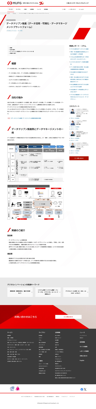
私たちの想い (57, 335)
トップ (8, 13)
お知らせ (81, 337)
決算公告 (56, 354)
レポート (40, 337)
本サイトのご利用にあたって (26, 396)
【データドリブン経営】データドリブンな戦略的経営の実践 (26, 118)
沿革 (56, 347)
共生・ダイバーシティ (11, 347)
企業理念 (56, 342)
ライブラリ (42, 332)
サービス (14, 13)
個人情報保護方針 (58, 361)
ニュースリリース (83, 335)
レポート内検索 (84, 351)
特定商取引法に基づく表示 (60, 368)
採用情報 (46, 9)
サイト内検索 (83, 346)
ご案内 (41, 361)
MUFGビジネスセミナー (43, 366)
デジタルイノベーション (11, 20)
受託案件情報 (41, 368)
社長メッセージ (58, 337)
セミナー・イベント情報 (43, 363)
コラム (40, 340)
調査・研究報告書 (42, 342)
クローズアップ (42, 344)
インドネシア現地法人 (59, 351)
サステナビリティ (58, 366)
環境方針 (56, 363)
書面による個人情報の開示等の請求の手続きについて (65, 377)
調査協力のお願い (42, 373)
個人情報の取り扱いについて (60, 375)
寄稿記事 (40, 354)
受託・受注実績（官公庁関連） (45, 349)
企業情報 (57, 332)
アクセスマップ (64, 396)
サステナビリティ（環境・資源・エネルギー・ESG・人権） (18, 344)
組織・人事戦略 (10, 337)
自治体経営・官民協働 (11, 356)
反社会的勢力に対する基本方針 (61, 373)
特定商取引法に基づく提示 (40, 396)
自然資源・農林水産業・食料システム (14, 361)
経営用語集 (41, 347)
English (82, 360)
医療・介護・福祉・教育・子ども (13, 354)
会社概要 (56, 340)
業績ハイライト (58, 356)
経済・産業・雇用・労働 (12, 351)
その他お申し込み (42, 370)
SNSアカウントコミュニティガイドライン (63, 370)
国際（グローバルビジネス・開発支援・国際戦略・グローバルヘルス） (20, 342)
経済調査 (40, 335)
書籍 (39, 356)
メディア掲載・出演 (42, 351)
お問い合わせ (83, 356)
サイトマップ (72, 396)
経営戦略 (9, 335)
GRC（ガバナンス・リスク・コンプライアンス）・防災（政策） (19, 349)
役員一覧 (56, 344)
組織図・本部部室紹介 (59, 349)
